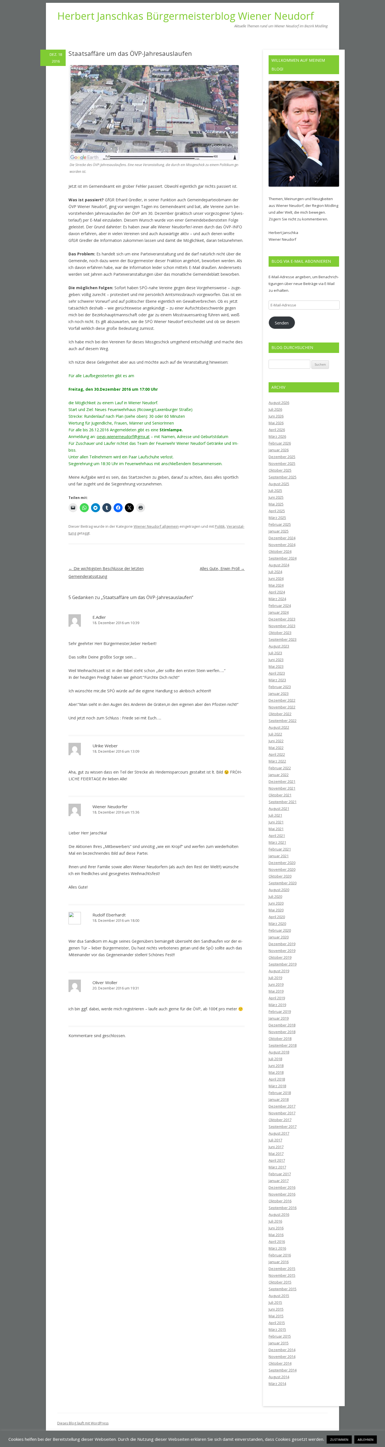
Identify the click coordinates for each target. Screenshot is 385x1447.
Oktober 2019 (280, 957)
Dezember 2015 (282, 1268)
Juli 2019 (275, 977)
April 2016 (277, 1241)
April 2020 (277, 916)
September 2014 (283, 1370)
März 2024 (277, 598)
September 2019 (283, 964)
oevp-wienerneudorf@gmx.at (123, 436)
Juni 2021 (276, 822)
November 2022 (282, 707)
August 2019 (279, 970)
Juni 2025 (276, 497)
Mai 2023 (276, 666)
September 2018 (283, 1045)
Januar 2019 (279, 1018)
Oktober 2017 (280, 1119)
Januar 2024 (279, 612)
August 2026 (279, 402)
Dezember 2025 (282, 456)
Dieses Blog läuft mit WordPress (83, 1423)
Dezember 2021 (282, 781)
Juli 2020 (275, 896)
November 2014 (282, 1356)
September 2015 (283, 1288)
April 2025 (277, 510)
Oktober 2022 (280, 713)
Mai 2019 (276, 991)
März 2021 (277, 842)
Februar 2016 (280, 1255)
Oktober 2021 (280, 794)
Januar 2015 (279, 1343)
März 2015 (277, 1329)
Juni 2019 (276, 984)
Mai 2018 (276, 1072)
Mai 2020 (276, 910)
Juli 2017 (275, 1140)
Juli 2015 (275, 1302)
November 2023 (282, 625)
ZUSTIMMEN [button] (339, 1439)
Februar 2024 (280, 605)
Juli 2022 (275, 734)
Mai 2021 (276, 828)
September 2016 (283, 1207)
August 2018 (279, 1052)
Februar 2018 (280, 1092)
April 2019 (277, 997)
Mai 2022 (276, 747)
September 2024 (283, 558)
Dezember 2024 (282, 537)
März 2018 (277, 1085)
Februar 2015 (280, 1336)
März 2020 (277, 923)
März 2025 (277, 517)
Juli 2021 (275, 815)
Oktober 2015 (280, 1282)
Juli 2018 (275, 1058)
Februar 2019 (280, 1011)
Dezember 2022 (282, 700)
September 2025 (283, 477)
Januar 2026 (279, 449)
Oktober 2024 (280, 551)
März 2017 (277, 1167)
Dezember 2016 (282, 1187)
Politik (220, 526)
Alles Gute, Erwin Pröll (222, 568)
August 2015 (279, 1295)
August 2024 (279, 564)
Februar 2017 (280, 1173)
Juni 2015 (276, 1309)
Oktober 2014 (280, 1363)
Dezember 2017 (282, 1106)
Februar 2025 (280, 524)
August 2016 (279, 1214)
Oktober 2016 (280, 1200)
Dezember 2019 (282, 943)
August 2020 (279, 889)
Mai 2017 (276, 1153)
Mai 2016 (276, 1234)
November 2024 (282, 544)
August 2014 (279, 1376)
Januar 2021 (279, 855)
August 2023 (279, 646)
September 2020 (283, 882)
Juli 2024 (275, 571)
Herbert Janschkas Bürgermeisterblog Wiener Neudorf (185, 16)
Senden (282, 323)
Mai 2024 (276, 585)
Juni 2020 (276, 903)
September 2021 (283, 801)
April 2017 (277, 1160)
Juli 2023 (275, 652)
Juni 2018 (276, 1065)
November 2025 (282, 463)
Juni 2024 (276, 578)
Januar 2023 (279, 693)
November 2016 (282, 1194)
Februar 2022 (280, 767)
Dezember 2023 (282, 619)
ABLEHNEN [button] (365, 1439)
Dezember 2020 (282, 862)
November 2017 (282, 1112)
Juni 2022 (276, 740)
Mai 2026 (276, 422)
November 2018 (282, 1031)
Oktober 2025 (280, 470)
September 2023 (283, 639)
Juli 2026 (275, 409)
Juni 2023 (276, 659)
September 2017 (283, 1126)
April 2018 (277, 1079)
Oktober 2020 (280, 876)
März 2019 (277, 1004)
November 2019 (282, 950)
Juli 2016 (275, 1221)
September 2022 (283, 720)
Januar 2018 (279, 1099)
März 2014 (277, 1383)
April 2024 (277, 592)
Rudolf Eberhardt (109, 915)
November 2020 (282, 869)
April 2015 (277, 1322)
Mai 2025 (276, 504)
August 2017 (279, 1133)
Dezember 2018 (282, 1025)
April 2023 (277, 673)
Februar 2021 (280, 849)
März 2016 (277, 1248)
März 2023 (277, 679)
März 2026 (277, 436)
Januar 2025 (279, 531)
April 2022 (277, 754)
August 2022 (279, 727)
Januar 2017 (279, 1180)
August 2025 (279, 483)
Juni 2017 (276, 1146)
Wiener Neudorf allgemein (156, 526)
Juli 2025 (275, 490)
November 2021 (282, 788)
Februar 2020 (280, 930)
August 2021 (279, 808)
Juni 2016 (276, 1227)
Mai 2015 (276, 1315)
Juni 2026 (276, 416)
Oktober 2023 (280, 632)
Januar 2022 (279, 774)
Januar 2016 (279, 1261)
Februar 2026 (280, 443)
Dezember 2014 (282, 1349)
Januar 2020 (279, 937)
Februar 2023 (280, 686)
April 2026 (277, 429)
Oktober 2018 (280, 1038)
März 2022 (277, 761)
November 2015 (282, 1275)
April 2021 (277, 835)
